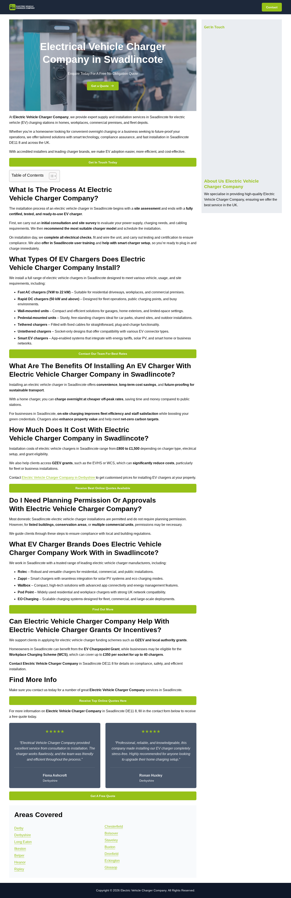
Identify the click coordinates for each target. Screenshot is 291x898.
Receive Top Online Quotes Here (103, 700)
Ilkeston (20, 848)
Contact (272, 7)
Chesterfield (114, 826)
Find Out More (102, 609)
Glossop (111, 867)
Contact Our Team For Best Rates (103, 353)
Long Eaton (23, 842)
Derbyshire (22, 835)
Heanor (20, 862)
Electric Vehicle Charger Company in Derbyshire (59, 477)
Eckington (112, 860)
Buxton (110, 847)
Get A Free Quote (103, 796)
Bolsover (111, 833)
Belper (19, 855)
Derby (18, 828)
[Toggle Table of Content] (50, 176)
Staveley (111, 840)
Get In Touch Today (103, 162)
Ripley (19, 869)
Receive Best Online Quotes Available (102, 488)
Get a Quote (100, 86)
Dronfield (111, 854)
